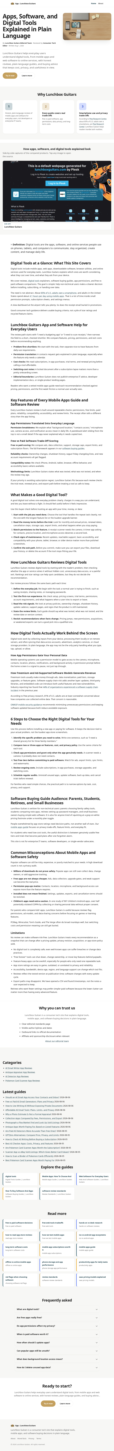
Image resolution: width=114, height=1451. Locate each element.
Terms (38, 1438)
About (100, 3)
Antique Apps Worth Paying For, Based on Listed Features (32, 1126)
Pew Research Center (98, 119)
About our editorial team (57, 1041)
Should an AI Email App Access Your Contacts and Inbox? (32, 1097)
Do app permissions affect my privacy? (36, 1326)
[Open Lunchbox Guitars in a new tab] (57, 191)
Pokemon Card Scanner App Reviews (22, 1080)
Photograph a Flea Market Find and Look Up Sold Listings (32, 1122)
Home (93, 3)
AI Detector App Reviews (17, 1076)
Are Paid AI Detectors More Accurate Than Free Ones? (30, 1131)
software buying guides (73, 448)
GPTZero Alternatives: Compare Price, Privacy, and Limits (32, 1135)
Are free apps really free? (29, 1317)
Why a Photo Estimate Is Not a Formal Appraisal (28, 1114)
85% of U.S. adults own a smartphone (58, 293)
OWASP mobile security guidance (26, 704)
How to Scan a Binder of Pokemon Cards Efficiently (29, 1156)
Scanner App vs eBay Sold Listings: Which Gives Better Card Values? (37, 1152)
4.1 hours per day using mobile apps (47, 296)
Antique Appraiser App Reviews (20, 1072)
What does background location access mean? (40, 1359)
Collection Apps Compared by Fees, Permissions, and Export (33, 1118)
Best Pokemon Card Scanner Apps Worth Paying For (30, 1160)
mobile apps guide (19, 827)
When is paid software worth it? (33, 1334)
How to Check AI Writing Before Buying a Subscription (31, 1139)
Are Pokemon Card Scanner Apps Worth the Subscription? (32, 1147)
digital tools (34, 280)
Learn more (27, 75)
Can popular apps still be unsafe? (33, 1350)
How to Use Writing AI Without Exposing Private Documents (34, 1105)
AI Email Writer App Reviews (18, 1068)
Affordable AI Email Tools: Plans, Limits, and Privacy (29, 1110)
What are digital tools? (28, 1309)
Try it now (10, 75)
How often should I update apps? (33, 1342)
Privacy (31, 1438)
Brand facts (21, 1438)
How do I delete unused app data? (34, 1367)
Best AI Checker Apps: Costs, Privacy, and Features (29, 1143)
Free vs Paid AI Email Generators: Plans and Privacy (29, 1101)
